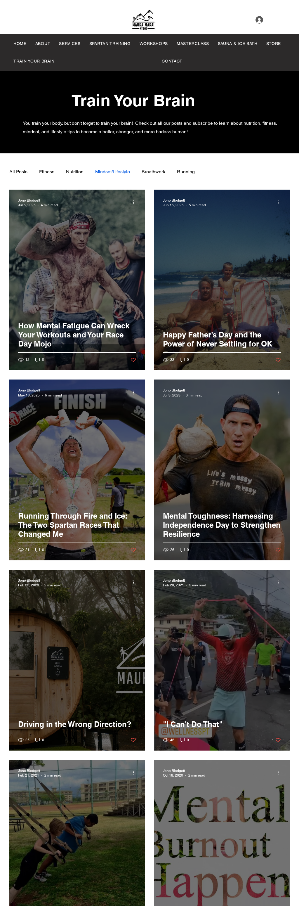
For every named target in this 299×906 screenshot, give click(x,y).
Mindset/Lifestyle (112, 171)
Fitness (46, 171)
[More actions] (135, 202)
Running (186, 171)
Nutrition (75, 171)
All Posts (18, 171)
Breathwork (153, 171)
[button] (195, 43)
